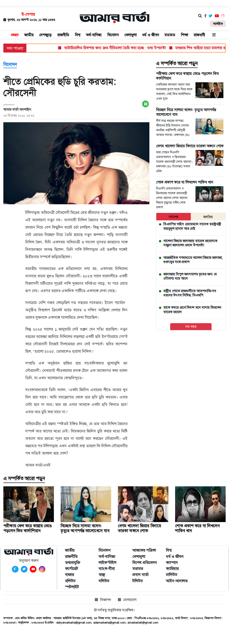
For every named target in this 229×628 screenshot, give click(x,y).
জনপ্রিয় (208, 217)
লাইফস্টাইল (107, 562)
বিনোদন (113, 35)
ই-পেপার (28, 14)
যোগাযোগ (129, 599)
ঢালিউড (171, 574)
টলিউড (137, 581)
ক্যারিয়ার (172, 568)
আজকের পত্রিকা (144, 550)
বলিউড (104, 581)
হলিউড (70, 581)
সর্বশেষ (173, 217)
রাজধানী (199, 35)
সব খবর (190, 326)
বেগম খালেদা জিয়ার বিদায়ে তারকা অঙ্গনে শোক (139, 528)
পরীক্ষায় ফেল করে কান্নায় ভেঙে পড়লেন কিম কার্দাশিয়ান (27, 528)
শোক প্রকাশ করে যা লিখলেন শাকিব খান (197, 528)
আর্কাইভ (218, 24)
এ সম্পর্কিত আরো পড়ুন (177, 63)
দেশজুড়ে (45, 35)
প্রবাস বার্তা (140, 574)
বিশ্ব (77, 35)
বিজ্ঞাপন (105, 599)
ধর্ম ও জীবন (150, 35)
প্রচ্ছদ (15, 35)
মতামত (170, 35)
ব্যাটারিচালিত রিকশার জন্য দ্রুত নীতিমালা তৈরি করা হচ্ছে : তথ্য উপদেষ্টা (106, 47)
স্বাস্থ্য (102, 574)
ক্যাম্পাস (172, 562)
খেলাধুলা (130, 35)
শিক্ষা (184, 35)
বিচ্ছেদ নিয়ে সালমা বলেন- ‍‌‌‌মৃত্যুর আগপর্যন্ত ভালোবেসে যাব (85, 528)
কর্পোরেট (71, 568)
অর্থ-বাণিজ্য (94, 35)
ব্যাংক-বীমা (107, 568)
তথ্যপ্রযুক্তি (72, 562)
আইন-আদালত (177, 581)
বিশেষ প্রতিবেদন (144, 562)
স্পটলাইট (72, 587)
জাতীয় (29, 35)
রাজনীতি (63, 35)
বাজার (69, 574)
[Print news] (145, 103)
